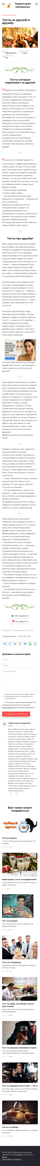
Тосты (7, 43)
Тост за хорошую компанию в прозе (19, 1048)
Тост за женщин (9, 921)
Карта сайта (7, 1159)
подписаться (8, 708)
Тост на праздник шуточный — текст (20, 1086)
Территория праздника (23, 5)
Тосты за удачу (9, 838)
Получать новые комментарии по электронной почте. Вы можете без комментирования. (19, 705)
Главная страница (9, 15)
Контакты (17, 1159)
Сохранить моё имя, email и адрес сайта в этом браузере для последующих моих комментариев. (20, 696)
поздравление (20, 630)
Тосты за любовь (10, 1127)
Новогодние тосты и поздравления (19, 879)
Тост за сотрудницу (11, 962)
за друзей (7, 630)
